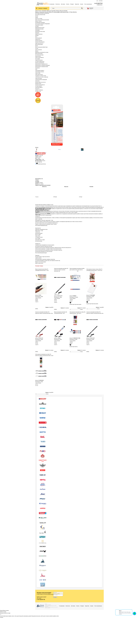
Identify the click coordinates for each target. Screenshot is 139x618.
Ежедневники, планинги (39, 25)
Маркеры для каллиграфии (51, 10)
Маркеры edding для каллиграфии (61, 10)
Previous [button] (36, 147)
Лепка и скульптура (38, 49)
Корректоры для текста (39, 43)
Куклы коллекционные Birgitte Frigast (41, 47)
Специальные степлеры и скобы (40, 75)
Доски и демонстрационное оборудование (42, 23)
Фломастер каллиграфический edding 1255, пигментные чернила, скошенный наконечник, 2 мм (61, 270)
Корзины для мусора (38, 40)
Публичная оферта (47, 607)
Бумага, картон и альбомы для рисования (42, 19)
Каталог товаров (42, 8)
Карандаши (37, 32)
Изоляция (37, 26)
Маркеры (36, 51)
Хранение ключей (38, 83)
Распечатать (37, 88)
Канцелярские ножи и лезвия (40, 31)
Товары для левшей (38, 78)
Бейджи (36, 17)
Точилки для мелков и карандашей (41, 79)
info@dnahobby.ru (99, 4)
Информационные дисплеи (39, 27)
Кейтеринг (37, 35)
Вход (97, 0)
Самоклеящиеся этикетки (39, 71)
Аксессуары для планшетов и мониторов (42, 13)
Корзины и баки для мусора (39, 41)
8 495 (98, 3)
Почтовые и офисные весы (39, 61)
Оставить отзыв (38, 91)
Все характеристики (38, 161)
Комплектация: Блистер (42, 163)
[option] (69, 125)
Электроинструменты (39, 87)
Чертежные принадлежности (40, 84)
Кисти (36, 36)
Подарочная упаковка (39, 60)
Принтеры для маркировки (39, 62)
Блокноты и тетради (38, 18)
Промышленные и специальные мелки (41, 66)
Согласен (1, 617)
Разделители (37, 67)
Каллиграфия (44, 10)
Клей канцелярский (38, 38)
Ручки (36, 69)
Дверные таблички (38, 21)
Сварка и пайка (37, 73)
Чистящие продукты (38, 86)
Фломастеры (37, 80)
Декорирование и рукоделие (40, 22)
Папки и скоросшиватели (39, 57)
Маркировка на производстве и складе (41, 52)
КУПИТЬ (36, 308)
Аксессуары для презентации (40, 14)
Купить (82, 309)
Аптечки (36, 15)
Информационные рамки (39, 28)
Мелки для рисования (38, 53)
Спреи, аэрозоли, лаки (39, 74)
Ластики (36, 48)
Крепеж (36, 45)
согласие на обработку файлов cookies (52, 616)
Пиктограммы (37, 58)
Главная (36, 10)
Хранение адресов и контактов (40, 82)
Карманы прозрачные (38, 34)
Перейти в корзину (3, 611)
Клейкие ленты (37, 39)
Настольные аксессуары (39, 54)
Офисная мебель (38, 56)
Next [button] (36, 151)
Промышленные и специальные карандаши (42, 65)
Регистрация (100, 0)
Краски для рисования (39, 44)
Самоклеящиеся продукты (39, 70)
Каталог (39, 10)
